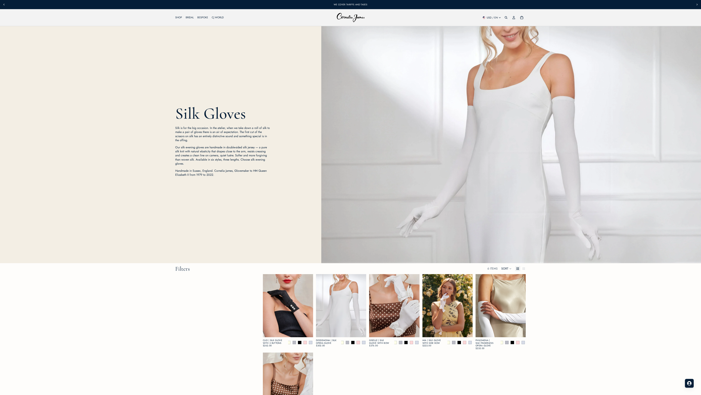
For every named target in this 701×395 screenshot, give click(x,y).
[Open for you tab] (689, 383)
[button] (506, 269)
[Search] (506, 18)
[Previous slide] (4, 5)
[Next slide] (697, 5)
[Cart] (522, 18)
